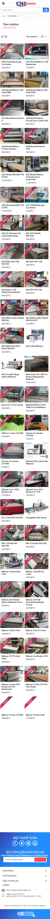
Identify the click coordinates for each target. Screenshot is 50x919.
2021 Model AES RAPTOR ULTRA (13, 176)
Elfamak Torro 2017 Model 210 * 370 (34, 490)
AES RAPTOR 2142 (34, 290)
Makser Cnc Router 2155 (37, 656)
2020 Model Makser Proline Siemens (10, 147)
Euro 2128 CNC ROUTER (12, 518)
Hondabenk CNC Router (36, 518)
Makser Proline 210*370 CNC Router (36, 685)
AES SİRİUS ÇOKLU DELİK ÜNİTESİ (13, 319)
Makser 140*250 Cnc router (35, 573)
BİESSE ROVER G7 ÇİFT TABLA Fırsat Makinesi (36, 406)
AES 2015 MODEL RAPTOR (33, 234)
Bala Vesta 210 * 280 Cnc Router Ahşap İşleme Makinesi (37, 376)
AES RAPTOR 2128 (34, 262)
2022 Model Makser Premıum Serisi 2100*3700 (34, 177)
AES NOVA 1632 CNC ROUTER (10, 263)
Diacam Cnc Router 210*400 (10, 462)
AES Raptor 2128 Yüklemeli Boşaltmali (11, 291)
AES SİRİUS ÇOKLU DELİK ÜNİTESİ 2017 (37, 319)
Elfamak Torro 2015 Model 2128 (10, 490)
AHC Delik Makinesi (34, 346)
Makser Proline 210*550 (12, 715)
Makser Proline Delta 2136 (11, 573)
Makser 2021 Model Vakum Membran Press (12, 601)
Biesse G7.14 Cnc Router (12, 405)
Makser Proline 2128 (35, 715)
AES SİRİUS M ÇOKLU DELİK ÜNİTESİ (11, 347)
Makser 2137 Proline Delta (11, 657)
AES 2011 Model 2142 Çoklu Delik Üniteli (11, 234)
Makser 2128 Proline (11, 630)
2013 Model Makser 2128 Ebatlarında (37, 63)
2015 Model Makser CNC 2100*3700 (37, 91)
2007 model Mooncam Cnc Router (11, 63)
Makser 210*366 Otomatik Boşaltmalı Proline (35, 602)
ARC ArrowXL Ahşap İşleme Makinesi (10, 375)
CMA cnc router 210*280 (12, 433)
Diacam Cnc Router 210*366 (34, 434)
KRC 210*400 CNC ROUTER (9, 544)
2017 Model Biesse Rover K (13, 119)
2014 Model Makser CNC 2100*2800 (13, 91)
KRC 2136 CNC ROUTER (36, 543)
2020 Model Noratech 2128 (35, 147)
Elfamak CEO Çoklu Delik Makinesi (37, 462)
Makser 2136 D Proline (36, 630)
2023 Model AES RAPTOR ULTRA (13, 206)
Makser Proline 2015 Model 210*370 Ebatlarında (11, 686)
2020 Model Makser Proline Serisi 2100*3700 (37, 119)
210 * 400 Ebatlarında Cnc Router (35, 206)
